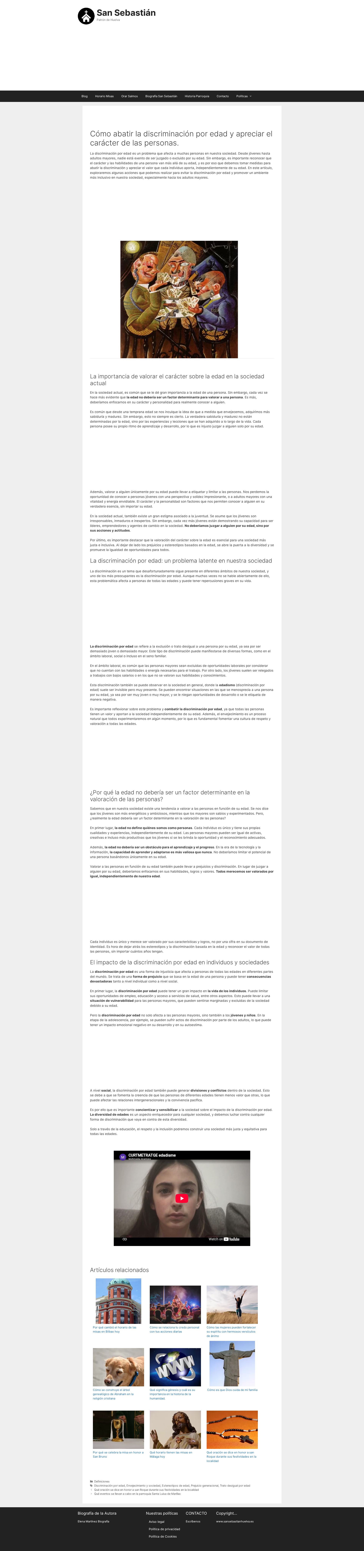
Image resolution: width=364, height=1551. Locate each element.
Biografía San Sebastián (161, 96)
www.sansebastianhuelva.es (235, 1521)
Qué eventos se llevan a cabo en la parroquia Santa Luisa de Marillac (137, 1493)
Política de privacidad (164, 1529)
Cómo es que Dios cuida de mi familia (232, 1390)
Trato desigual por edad (235, 1485)
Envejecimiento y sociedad (143, 1485)
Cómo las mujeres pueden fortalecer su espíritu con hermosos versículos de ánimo (231, 1332)
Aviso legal (156, 1522)
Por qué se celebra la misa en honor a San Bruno (118, 1455)
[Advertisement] (182, 60)
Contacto (223, 96)
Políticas (242, 96)
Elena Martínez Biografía (93, 1521)
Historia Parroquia (197, 96)
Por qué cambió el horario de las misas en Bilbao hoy (114, 1330)
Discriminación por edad (109, 1485)
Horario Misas (104, 96)
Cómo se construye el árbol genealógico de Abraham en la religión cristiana (113, 1394)
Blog (85, 96)
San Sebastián (126, 12)
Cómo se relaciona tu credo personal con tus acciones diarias (174, 1330)
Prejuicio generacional (204, 1485)
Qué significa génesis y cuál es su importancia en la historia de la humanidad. (172, 1394)
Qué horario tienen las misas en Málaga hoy (171, 1455)
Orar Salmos (129, 96)
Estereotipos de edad (175, 1485)
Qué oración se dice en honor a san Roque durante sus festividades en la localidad (231, 1457)
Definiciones (102, 1481)
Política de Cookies (163, 1536)
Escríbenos (193, 1521)
